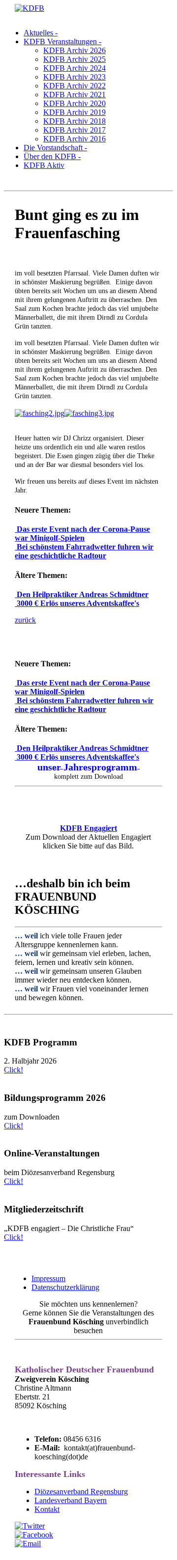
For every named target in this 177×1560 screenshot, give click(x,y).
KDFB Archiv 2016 (74, 139)
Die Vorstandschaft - (55, 147)
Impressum (48, 1278)
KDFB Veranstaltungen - (62, 41)
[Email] (28, 1543)
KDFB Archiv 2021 (74, 94)
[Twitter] (30, 1526)
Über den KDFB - (52, 156)
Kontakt (46, 1509)
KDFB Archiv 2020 (74, 103)
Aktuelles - (41, 32)
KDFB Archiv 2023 (74, 77)
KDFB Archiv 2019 (74, 112)
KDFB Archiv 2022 (74, 86)
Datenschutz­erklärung (65, 1287)
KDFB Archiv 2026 (74, 50)
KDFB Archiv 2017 (74, 130)
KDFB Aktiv (44, 165)
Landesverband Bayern (70, 1500)
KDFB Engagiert (88, 828)
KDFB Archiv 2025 (74, 59)
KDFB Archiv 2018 (74, 121)
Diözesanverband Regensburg (81, 1491)
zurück (25, 620)
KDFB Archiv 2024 (74, 68)
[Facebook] (34, 1535)
